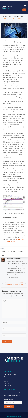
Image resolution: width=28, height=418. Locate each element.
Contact (6, 379)
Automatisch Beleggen (10, 374)
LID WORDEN (7, 385)
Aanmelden (9, 406)
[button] (3, 251)
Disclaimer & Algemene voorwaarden (14, 416)
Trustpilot (6, 366)
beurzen (14, 20)
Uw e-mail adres (8, 399)
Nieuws (6, 381)
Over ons (6, 377)
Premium (6, 383)
